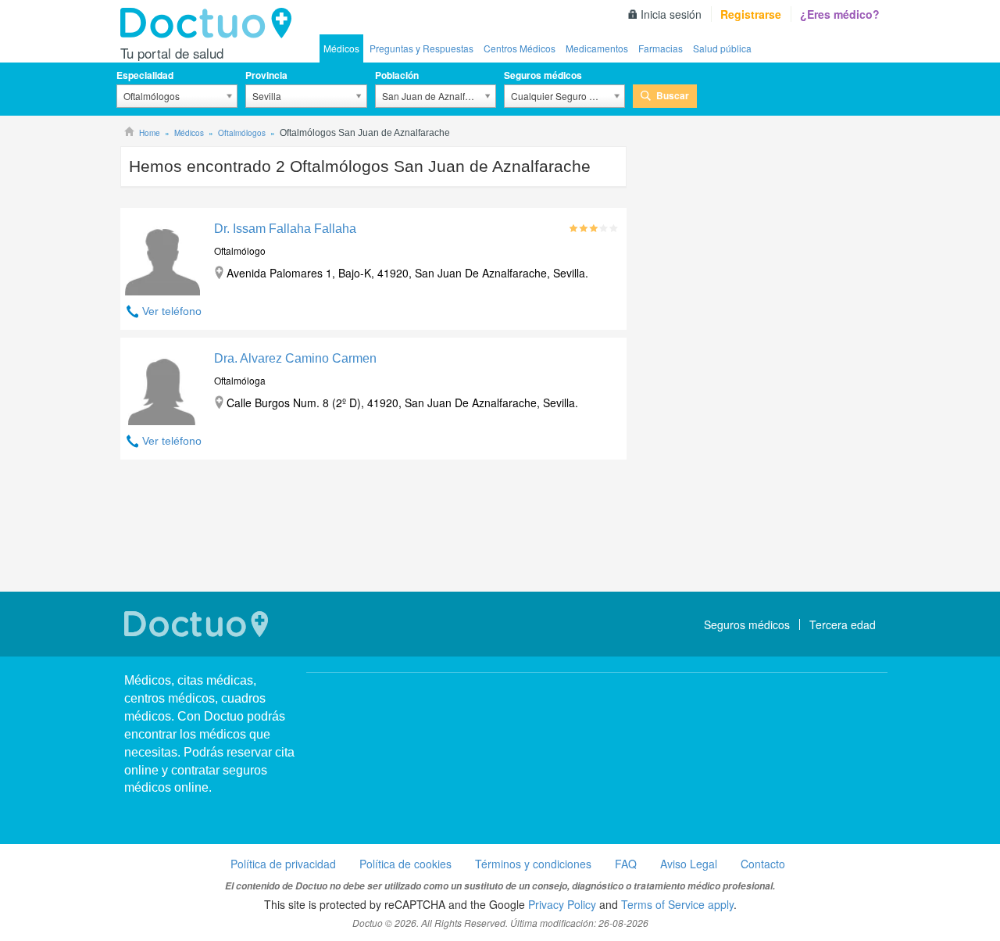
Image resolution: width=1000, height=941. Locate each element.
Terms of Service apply (677, 904)
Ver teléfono (172, 311)
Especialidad (144, 75)
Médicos (341, 48)
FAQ (626, 863)
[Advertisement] (373, 527)
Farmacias (660, 48)
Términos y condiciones (533, 863)
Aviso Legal (688, 863)
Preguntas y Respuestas (421, 48)
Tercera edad (842, 624)
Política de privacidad (283, 863)
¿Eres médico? (840, 14)
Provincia (266, 75)
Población (397, 75)
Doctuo (210, 23)
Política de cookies (405, 863)
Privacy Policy (562, 904)
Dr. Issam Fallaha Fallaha (285, 228)
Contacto (763, 863)
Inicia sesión (671, 14)
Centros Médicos (519, 48)
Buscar (672, 95)
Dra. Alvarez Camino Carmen (295, 358)
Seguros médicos (543, 75)
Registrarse (750, 14)
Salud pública (722, 48)
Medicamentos (597, 48)
